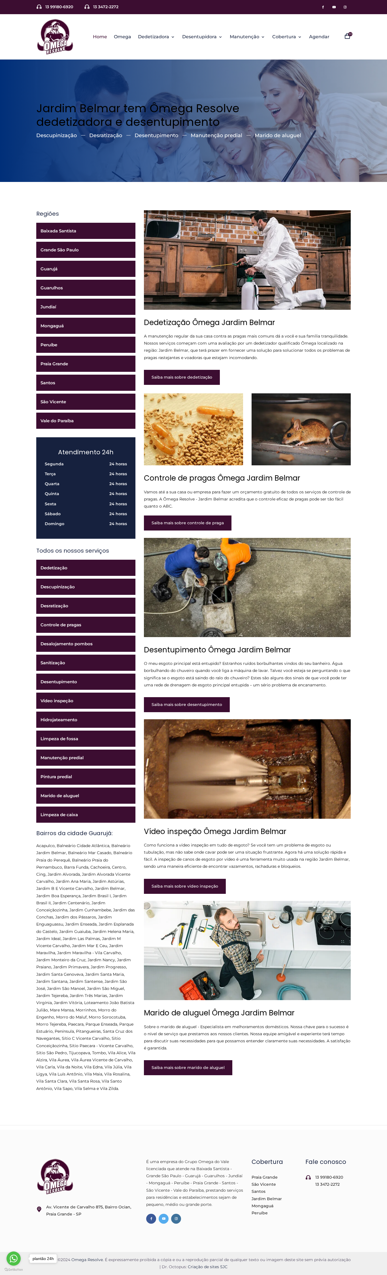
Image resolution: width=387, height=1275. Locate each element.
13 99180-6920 (59, 6)
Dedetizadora (154, 36)
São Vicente (53, 401)
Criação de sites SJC (207, 1266)
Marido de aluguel (278, 135)
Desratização (105, 135)
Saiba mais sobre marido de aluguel (188, 1067)
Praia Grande (54, 363)
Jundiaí (48, 306)
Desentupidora (200, 36)
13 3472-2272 (105, 6)
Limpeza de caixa (59, 814)
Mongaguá (52, 325)
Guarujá (49, 268)
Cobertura (284, 36)
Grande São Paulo (60, 250)
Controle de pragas (61, 624)
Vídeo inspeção (57, 700)
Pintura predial (56, 776)
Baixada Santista (58, 231)
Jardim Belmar (267, 1198)
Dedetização (54, 567)
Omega (122, 36)
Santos (48, 382)
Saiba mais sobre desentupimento (187, 704)
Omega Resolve (87, 1259)
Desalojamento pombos (67, 643)
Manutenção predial (216, 135)
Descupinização (56, 135)
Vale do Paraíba (57, 420)
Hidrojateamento (59, 719)
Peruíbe (49, 344)
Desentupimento (156, 135)
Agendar (319, 36)
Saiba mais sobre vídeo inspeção (185, 886)
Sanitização (53, 662)
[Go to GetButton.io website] (14, 1269)
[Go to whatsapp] (14, 1258)
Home (100, 36)
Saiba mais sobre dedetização (182, 377)
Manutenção (245, 36)
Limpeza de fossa (59, 738)
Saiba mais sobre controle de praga (188, 522)
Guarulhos (52, 287)
